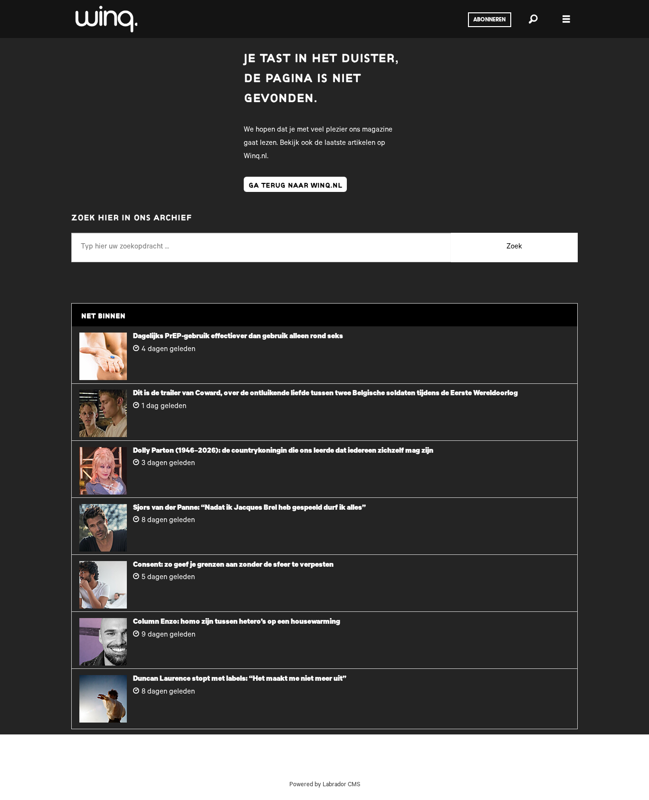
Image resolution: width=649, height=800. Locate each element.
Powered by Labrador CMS (324, 785)
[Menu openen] (566, 19)
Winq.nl (255, 157)
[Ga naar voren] (105, 19)
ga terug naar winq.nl (295, 184)
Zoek (514, 247)
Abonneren (489, 20)
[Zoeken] (533, 19)
